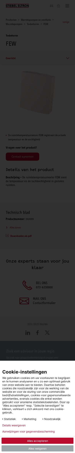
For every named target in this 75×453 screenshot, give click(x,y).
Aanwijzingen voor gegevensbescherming (28, 431)
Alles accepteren (37, 440)
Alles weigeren (37, 448)
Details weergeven (14, 425)
